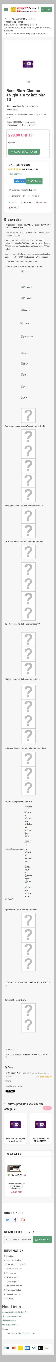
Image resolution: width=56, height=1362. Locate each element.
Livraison (10, 1256)
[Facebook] (15, 1220)
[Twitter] (7, 1220)
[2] (12, 169)
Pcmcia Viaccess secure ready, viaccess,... (17, 1186)
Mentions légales (13, 1260)
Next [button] (49, 1108)
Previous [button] (45, 1108)
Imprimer (35, 196)
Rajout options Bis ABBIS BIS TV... (40, 1140)
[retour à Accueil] (5, 18)
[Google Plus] (23, 1220)
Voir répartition (16, 174)
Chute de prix (11, 1281)
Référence (11, 106)
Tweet (13, 202)
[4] (17, 169)
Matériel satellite (9, 1320)
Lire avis (20, 181)
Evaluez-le (35, 181)
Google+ (43, 202)
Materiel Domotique (10, 1325)
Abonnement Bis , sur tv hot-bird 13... (15, 1140)
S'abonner (43, 1239)
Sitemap (9, 1298)
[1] (9, 169)
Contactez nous (13, 1294)
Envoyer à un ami (19, 196)
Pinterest (15, 208)
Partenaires (11, 1273)
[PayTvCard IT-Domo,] (24, 9)
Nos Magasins (12, 1277)
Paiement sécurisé (14, 1269)
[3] (14, 169)
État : (8, 110)
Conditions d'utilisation (16, 1264)
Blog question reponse (11, 1316)
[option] (15, 1128)
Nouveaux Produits (14, 1286)
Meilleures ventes (13, 1290)
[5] (20, 169)
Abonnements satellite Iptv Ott (14, 1312)
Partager (26, 202)
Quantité (11, 143)
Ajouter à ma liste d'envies (24, 190)
